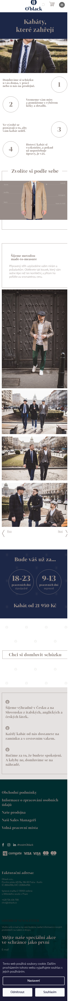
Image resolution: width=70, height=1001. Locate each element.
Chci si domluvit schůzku (35, 654)
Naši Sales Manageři (19, 820)
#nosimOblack (25, 845)
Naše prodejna (14, 812)
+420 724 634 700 (10, 900)
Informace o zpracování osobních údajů (30, 802)
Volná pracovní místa (20, 828)
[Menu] (62, 4)
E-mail (5, 949)
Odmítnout (17, 992)
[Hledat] (43, 4)
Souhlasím (49, 992)
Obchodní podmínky (19, 792)
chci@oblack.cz (9, 903)
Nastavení (33, 980)
